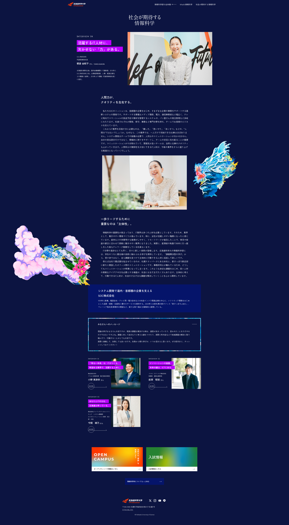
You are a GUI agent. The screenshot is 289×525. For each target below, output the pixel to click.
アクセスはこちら (127, 510)
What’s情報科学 (186, 4)
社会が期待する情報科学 (206, 4)
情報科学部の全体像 (163, 4)
